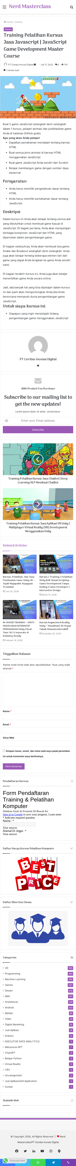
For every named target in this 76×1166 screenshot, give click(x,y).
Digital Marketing (14, 1024)
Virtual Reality (13, 1064)
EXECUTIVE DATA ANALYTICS (22, 1041)
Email (7, 724)
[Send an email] (35, 64)
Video (8, 1018)
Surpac (9, 1086)
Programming (12, 973)
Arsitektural (11, 1001)
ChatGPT (10, 1052)
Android (9, 1007)
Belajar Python (13, 1058)
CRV (7, 1069)
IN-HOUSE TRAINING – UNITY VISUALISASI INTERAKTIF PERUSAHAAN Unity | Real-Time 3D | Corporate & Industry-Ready (18, 629)
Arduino (9, 1035)
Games (19, 21)
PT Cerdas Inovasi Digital (20, 64)
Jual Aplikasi (12, 1030)
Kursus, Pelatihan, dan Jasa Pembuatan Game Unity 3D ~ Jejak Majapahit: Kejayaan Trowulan (19, 582)
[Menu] (4, 8)
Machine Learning (15, 979)
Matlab (9, 1013)
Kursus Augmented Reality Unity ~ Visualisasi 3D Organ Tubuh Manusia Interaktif (55, 626)
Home (9, 21)
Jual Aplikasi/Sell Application (21, 1081)
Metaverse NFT (14, 1047)
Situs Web (8, 737)
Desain (9, 990)
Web (7, 996)
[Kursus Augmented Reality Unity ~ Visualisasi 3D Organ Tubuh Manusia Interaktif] (56, 609)
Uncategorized (13, 1075)
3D (6, 968)
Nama (7, 711)
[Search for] (71, 8)
